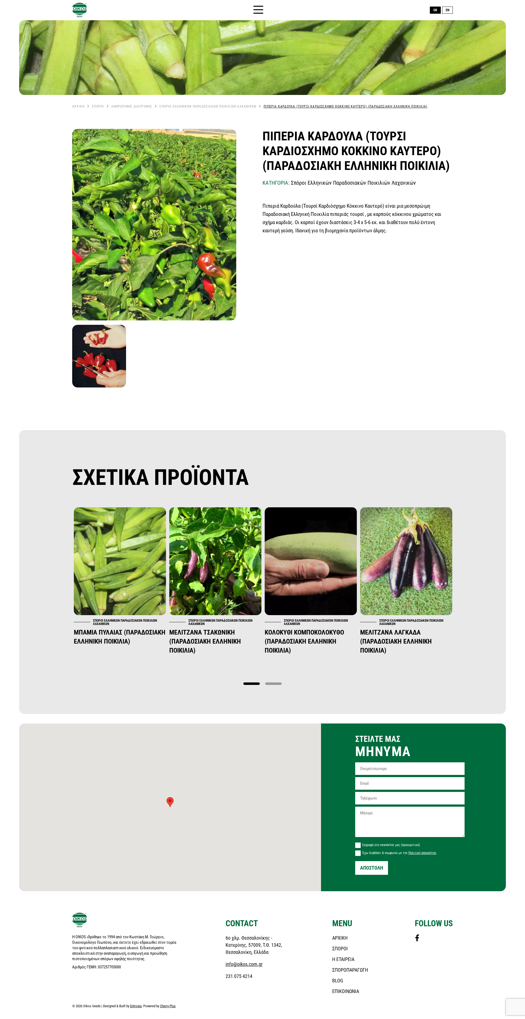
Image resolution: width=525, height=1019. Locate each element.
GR (435, 10)
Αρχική (78, 106)
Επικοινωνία (345, 991)
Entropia (136, 1006)
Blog (337, 980)
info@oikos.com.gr (244, 964)
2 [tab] (273, 684)
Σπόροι (98, 106)
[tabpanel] (120, 576)
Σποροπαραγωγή (350, 970)
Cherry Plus (168, 1006)
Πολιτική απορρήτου (422, 853)
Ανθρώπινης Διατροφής (131, 106)
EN (447, 10)
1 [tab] (251, 684)
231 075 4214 (239, 976)
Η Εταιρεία (343, 959)
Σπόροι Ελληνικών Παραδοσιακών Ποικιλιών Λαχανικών (207, 106)
